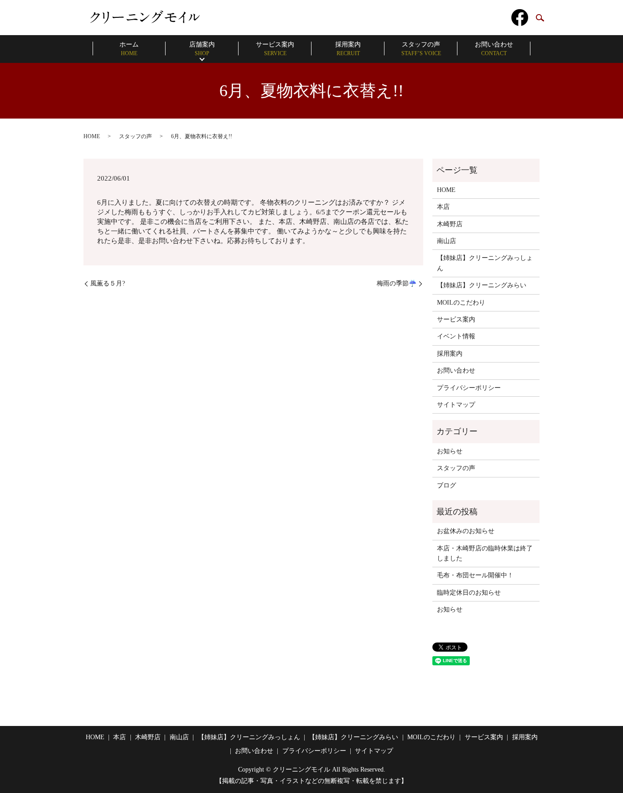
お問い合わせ (494, 49)
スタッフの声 (421, 49)
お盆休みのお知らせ (465, 531)
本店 (443, 206)
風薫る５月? (107, 283)
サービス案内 (275, 49)
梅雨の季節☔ (396, 283)
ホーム (129, 49)
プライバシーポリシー (469, 387)
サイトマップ (456, 404)
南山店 (446, 241)
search (540, 18)
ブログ (446, 485)
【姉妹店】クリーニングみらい (481, 285)
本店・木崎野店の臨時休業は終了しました (485, 553)
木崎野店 (449, 224)
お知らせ (449, 451)
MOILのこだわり (461, 302)
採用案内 (348, 49)
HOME (91, 136)
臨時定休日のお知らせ (469, 592)
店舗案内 (202, 49)
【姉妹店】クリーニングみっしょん (485, 262)
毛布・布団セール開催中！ (475, 575)
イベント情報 (456, 336)
